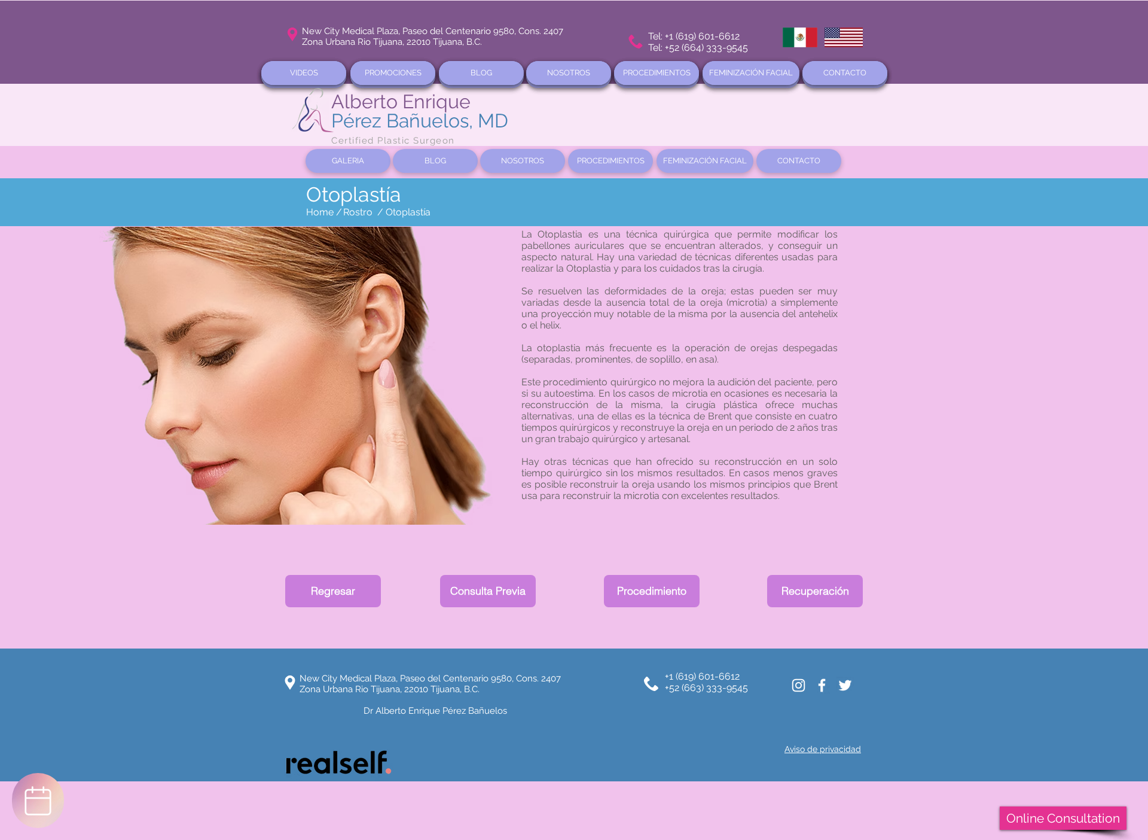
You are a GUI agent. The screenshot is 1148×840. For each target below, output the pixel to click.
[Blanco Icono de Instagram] (798, 685)
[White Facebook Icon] (822, 685)
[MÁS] (38, 800)
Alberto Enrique (401, 101)
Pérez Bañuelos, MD (419, 120)
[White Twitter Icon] (845, 685)
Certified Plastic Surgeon (393, 140)
